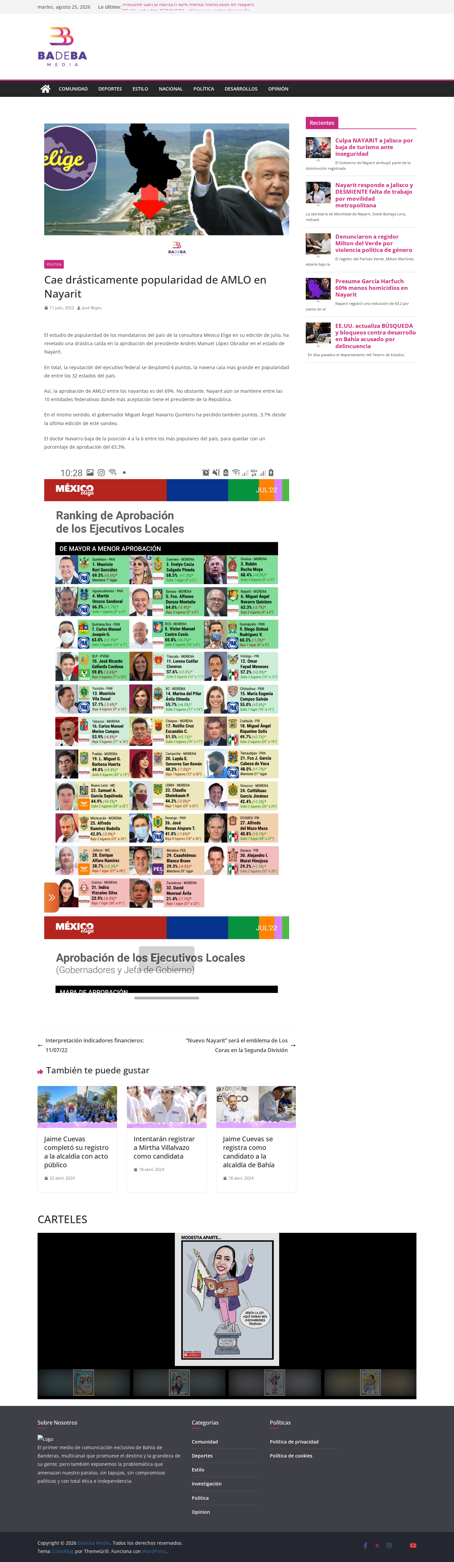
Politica (200, 1498)
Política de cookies (291, 1455)
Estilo (140, 89)
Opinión (278, 89)
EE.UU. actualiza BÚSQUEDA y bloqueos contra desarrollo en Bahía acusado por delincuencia (375, 336)
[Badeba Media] (46, 89)
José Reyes (92, 308)
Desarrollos (241, 89)
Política (203, 89)
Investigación (207, 1483)
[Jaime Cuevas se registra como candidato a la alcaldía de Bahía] (256, 1090)
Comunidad (73, 89)
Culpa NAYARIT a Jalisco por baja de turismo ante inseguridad (374, 147)
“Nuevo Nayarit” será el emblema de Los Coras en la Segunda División (237, 1045)
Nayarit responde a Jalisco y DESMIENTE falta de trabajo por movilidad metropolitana (374, 195)
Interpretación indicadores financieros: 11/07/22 (95, 1045)
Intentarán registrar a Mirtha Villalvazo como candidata (164, 1147)
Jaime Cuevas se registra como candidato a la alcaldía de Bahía (249, 1151)
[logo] (45, 1439)
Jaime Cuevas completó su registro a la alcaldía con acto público (76, 1151)
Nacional (171, 89)
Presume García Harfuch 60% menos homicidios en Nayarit (188, 7)
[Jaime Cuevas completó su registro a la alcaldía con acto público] (77, 1090)
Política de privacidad (294, 1442)
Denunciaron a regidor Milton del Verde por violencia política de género (373, 243)
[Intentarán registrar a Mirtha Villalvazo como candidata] (166, 1090)
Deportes (110, 89)
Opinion (201, 1512)
